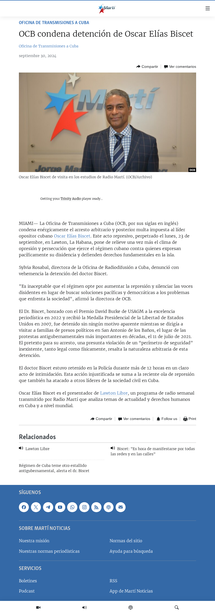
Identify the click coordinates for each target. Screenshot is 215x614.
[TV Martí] (38, 607)
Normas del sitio (126, 541)
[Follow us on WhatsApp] (72, 507)
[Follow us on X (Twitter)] (36, 507)
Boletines (28, 580)
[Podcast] (130, 607)
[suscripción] (121, 507)
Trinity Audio (71, 199)
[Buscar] (177, 607)
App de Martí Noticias (131, 591)
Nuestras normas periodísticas (49, 551)
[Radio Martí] (84, 607)
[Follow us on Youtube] (60, 507)
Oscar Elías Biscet (72, 236)
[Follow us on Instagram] (84, 507)
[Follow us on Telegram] (48, 507)
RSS (113, 580)
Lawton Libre (114, 393)
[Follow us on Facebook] (24, 507)
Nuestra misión (34, 541)
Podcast (27, 591)
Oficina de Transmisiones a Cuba (54, 23)
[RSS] (96, 507)
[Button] (147, 66)
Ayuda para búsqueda (131, 551)
